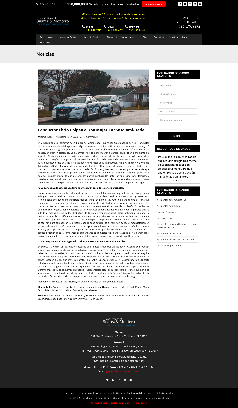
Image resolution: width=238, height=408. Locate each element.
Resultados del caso (178, 37)
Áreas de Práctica (92, 37)
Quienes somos (46, 37)
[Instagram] (190, 4)
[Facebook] (185, 4)
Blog (145, 37)
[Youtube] (200, 4)
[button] (156, 164)
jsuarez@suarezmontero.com (123, 371)
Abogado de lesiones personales (121, 37)
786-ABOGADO (188, 22)
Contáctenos (159, 37)
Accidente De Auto (68, 37)
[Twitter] (180, 4)
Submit (177, 136)
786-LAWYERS (189, 26)
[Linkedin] (195, 4)
